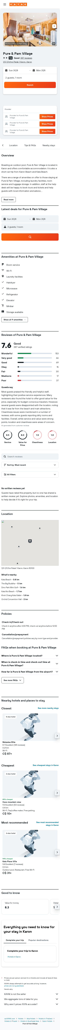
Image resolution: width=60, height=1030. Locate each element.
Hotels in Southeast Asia (30, 1021)
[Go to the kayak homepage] (18, 4)
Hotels (20, 1018)
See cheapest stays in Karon (46, 765)
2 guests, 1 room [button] (13, 77)
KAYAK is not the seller (15, 994)
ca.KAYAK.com (9, 1018)
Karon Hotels (47, 1021)
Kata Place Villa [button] (10, 861)
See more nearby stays (48, 708)
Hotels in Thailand (45, 1018)
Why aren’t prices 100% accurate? (20, 1004)
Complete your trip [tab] (15, 940)
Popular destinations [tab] (38, 940)
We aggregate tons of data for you (21, 999)
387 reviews (26, 58)
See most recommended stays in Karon (47, 823)
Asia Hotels (31, 1018)
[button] (5, 4)
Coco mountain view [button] (12, 802)
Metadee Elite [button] (9, 742)
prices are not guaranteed (14, 986)
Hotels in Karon (14, 956)
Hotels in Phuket (10, 1021)
